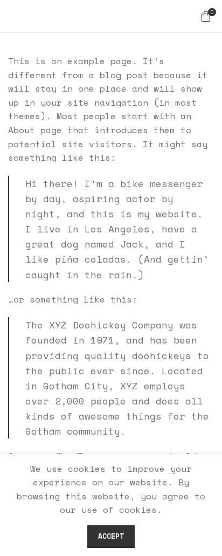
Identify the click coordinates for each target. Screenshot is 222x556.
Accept (111, 536)
